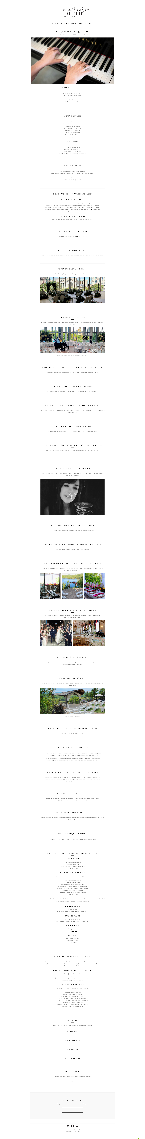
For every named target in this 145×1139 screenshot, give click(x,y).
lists (66, 219)
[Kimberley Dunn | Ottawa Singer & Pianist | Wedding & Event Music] (72, 12)
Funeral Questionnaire (72, 1049)
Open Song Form (72, 1081)
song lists (89, 209)
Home (52, 24)
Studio (78, 101)
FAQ (86, 24)
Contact (92, 24)
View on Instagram (72, 453)
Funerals (74, 24)
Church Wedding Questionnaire (72, 1040)
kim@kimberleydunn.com (72, 1131)
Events (66, 24)
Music (81, 24)
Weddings (58, 24)
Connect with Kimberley (72, 1109)
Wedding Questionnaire (72, 1031)
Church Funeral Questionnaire (72, 1058)
